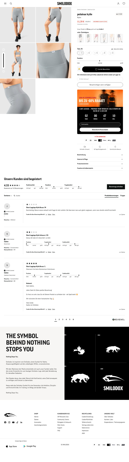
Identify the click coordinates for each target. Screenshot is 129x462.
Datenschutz (85, 428)
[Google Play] (30, 446)
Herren (36, 417)
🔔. (79, 68)
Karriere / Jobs (108, 419)
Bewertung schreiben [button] (116, 186)
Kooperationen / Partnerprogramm (114, 422)
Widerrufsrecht (86, 422)
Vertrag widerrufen (88, 425)
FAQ (58, 430)
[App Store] (12, 446)
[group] (14, 185)
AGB (83, 433)
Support (59, 428)
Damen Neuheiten (82, 9)
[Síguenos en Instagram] (9, 422)
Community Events (63, 419)
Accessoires (37, 422)
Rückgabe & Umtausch (64, 422)
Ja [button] (46, 214)
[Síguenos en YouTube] (13, 422)
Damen (36, 419)
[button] (55, 320)
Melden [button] (49, 214)
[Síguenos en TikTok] (17, 422)
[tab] (111, 196)
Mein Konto (60, 425)
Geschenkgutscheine (40, 425)
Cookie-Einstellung (87, 417)
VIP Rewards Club (63, 417)
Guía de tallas (118, 49)
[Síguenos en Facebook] (5, 422)
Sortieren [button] (7, 195)
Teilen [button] (53, 214)
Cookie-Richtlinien (87, 419)
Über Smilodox (108, 417)
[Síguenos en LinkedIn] (21, 422)
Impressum (85, 430)
